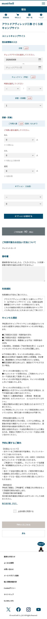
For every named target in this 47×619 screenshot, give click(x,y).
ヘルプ (41, 17)
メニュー (43, 3)
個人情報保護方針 (10, 582)
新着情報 (6, 17)
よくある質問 (9, 563)
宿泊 (23, 9)
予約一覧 (29, 17)
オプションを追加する (23, 216)
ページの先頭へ (41, 546)
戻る (23, 533)
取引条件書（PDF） (10, 503)
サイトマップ (9, 594)
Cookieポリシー (10, 588)
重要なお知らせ (9, 556)
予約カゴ (18, 17)
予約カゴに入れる (24, 525)
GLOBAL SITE (9, 601)
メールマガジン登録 (11, 575)
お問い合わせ (9, 569)
